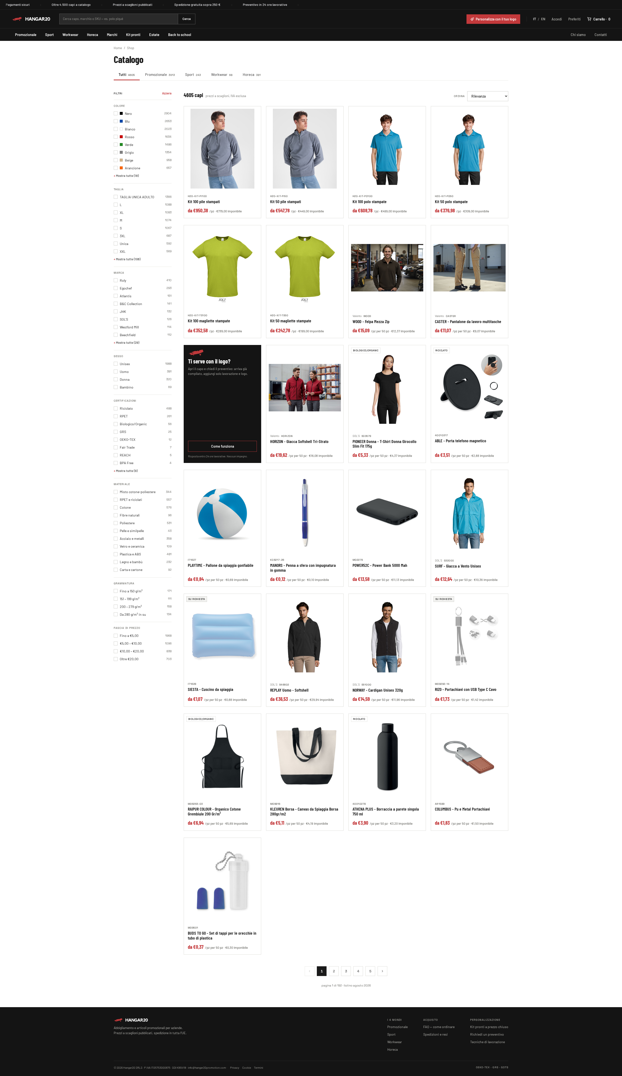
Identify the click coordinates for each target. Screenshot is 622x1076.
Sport (49, 34)
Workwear (70, 34)
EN (543, 19)
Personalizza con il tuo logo (496, 19)
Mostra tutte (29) (127, 342)
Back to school (179, 34)
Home (118, 48)
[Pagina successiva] (382, 971)
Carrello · (601, 19)
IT (534, 19)
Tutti (127, 74)
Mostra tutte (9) (127, 471)
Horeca (92, 34)
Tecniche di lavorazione (487, 1042)
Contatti (601, 35)
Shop (130, 48)
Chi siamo (578, 35)
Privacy (234, 1067)
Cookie (246, 1067)
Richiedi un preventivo (487, 1034)
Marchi (112, 34)
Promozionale (25, 34)
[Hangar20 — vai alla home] (31, 19)
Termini (258, 1067)
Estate (154, 34)
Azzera (167, 93)
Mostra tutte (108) (128, 259)
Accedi (557, 19)
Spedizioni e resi (435, 1034)
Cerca (186, 19)
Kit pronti (133, 34)
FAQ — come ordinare (439, 1027)
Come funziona (222, 446)
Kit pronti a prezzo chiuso (489, 1027)
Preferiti (574, 19)
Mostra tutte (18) (127, 176)
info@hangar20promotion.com (207, 1067)
